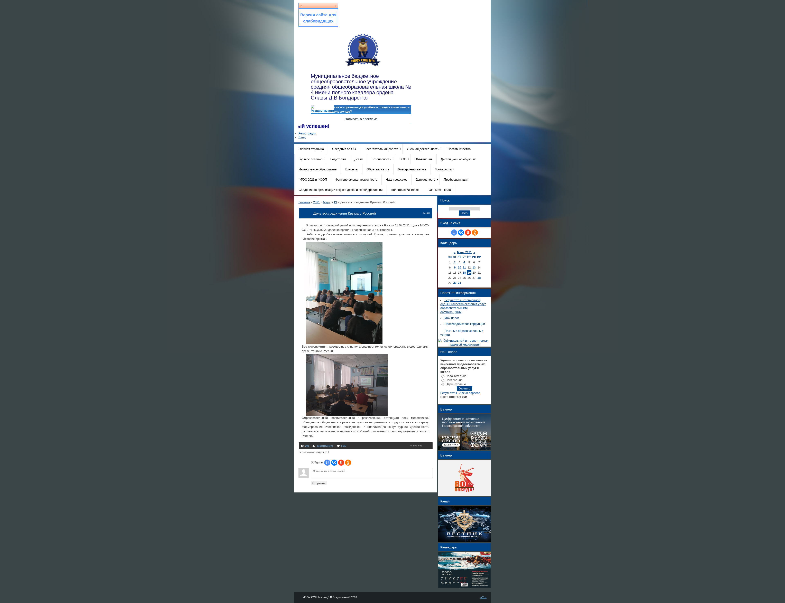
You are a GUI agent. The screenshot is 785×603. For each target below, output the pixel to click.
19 (335, 202)
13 (474, 267)
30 (454, 282)
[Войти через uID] (327, 463)
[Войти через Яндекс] (341, 463)
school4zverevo (325, 446)
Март (326, 202)
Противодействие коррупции (464, 324)
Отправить (318, 483)
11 (464, 267)
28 (479, 277)
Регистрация (307, 133)
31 (459, 282)
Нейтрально (453, 379)
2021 (316, 202)
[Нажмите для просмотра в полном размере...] (344, 343)
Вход (302, 137)
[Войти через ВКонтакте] (334, 463)
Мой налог (451, 318)
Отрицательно (455, 384)
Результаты (448, 393)
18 (464, 272)
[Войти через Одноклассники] (348, 463)
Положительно (455, 376)
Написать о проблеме (361, 119)
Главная (304, 202)
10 (459, 267)
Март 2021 (464, 252)
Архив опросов (469, 393)
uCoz (483, 597)
